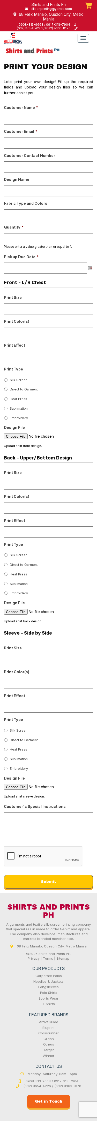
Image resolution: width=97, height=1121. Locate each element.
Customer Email (20, 131)
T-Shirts (48, 1004)
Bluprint (48, 1028)
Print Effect (14, 345)
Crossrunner (48, 1033)
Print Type (13, 369)
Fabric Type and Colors (25, 203)
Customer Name (21, 107)
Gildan (48, 1039)
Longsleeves (48, 987)
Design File (14, 427)
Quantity (14, 227)
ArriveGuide (48, 1022)
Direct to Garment (24, 389)
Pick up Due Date (21, 257)
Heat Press (18, 399)
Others (48, 1044)
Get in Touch (48, 1101)
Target (48, 1050)
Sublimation (19, 408)
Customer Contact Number (29, 155)
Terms (48, 958)
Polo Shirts (48, 993)
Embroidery (19, 418)
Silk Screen (18, 380)
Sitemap (62, 958)
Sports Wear (48, 998)
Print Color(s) (16, 321)
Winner (48, 1056)
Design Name (16, 179)
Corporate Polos (48, 976)
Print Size (13, 297)
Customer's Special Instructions (35, 806)
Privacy (34, 958)
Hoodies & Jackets (48, 981)
